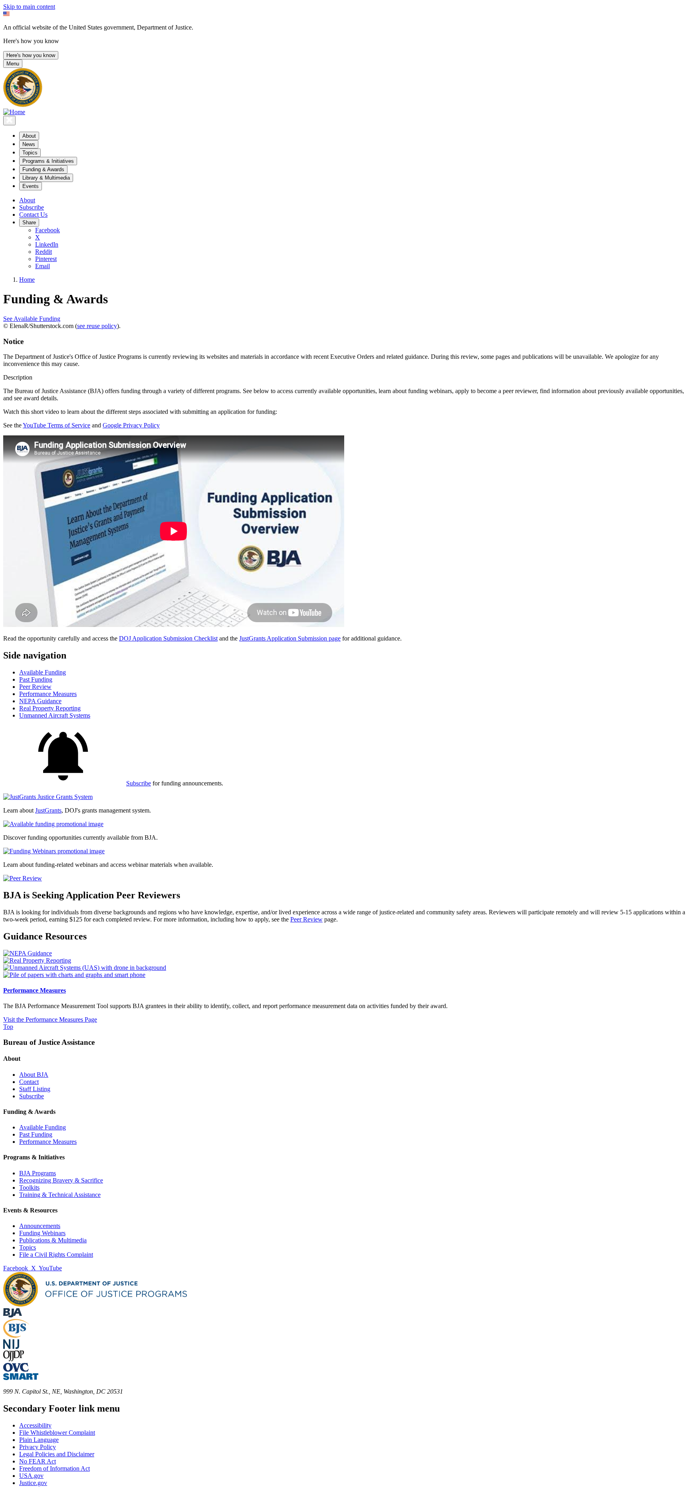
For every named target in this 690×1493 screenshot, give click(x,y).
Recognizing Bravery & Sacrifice (61, 1180)
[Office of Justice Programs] (22, 104)
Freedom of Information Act (54, 1468)
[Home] (14, 112)
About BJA (33, 1074)
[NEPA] (27, 953)
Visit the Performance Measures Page (50, 1019)
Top (8, 1026)
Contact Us (33, 214)
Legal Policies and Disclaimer (56, 1454)
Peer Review (306, 919)
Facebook (47, 230)
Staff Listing (34, 1089)
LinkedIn (46, 244)
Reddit (43, 251)
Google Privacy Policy (131, 425)
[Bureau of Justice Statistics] (16, 1335)
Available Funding (42, 1127)
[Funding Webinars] (54, 851)
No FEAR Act (37, 1461)
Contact (29, 1081)
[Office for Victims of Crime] (16, 1369)
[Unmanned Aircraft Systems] (84, 967)
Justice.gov (33, 1482)
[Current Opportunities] (53, 824)
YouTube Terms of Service (56, 425)
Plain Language (39, 1439)
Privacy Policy (37, 1447)
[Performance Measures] (74, 974)
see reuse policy (97, 325)
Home (27, 279)
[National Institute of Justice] (11, 1346)
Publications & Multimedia (53, 1240)
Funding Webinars (42, 1233)
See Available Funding (31, 318)
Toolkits (29, 1187)
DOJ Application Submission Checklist (168, 638)
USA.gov (31, 1475)
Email (42, 266)
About (27, 200)
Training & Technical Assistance (60, 1194)
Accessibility (35, 1425)
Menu (12, 64)
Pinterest (46, 258)
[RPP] (37, 960)
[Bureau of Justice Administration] (12, 1315)
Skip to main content (29, 6)
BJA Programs (37, 1173)
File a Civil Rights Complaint (56, 1254)
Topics (27, 1247)
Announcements (39, 1225)
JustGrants (48, 810)
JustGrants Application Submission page (290, 638)
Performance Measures (34, 990)
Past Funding (35, 1134)
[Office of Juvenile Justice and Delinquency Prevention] (13, 1359)
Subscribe (31, 207)
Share (29, 222)
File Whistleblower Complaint (57, 1432)
